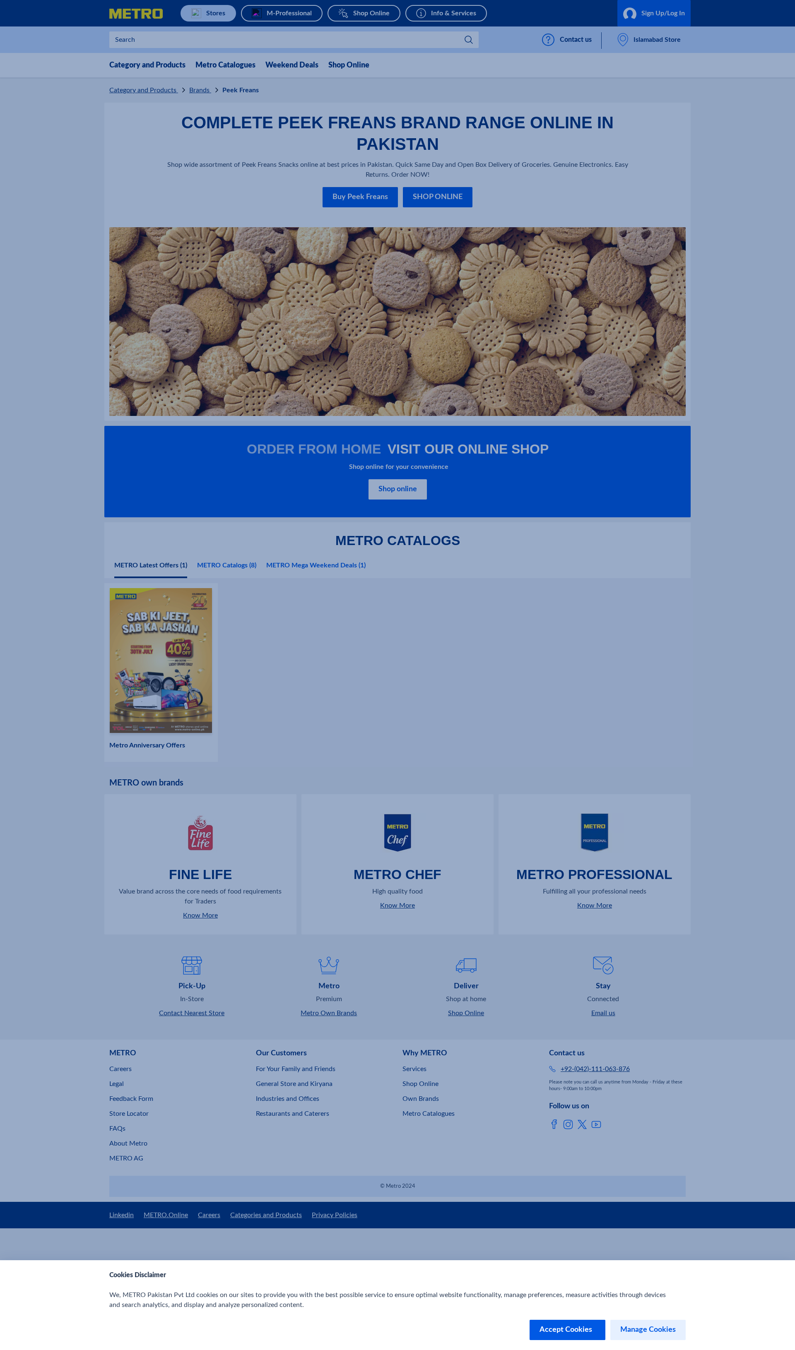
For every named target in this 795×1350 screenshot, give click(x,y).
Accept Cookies (567, 1329)
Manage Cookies (648, 1329)
